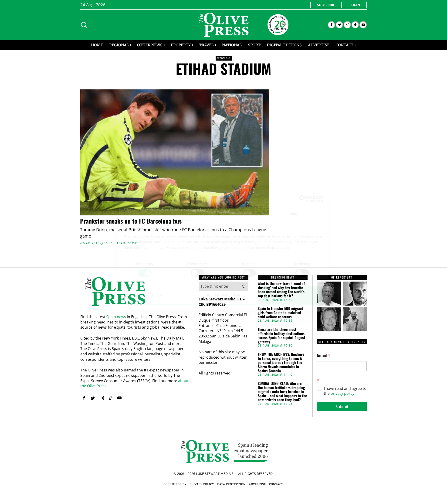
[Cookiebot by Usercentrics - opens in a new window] (302, 198)
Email (323, 355)
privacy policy (342, 393)
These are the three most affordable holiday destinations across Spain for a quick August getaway (281, 335)
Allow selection (223, 295)
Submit (341, 406)
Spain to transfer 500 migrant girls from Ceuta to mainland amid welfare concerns (280, 312)
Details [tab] (223, 214)
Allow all (290, 295)
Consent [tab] (154, 214)
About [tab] (293, 214)
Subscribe (326, 5)
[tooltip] (331, 24)
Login (354, 5)
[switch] (197, 273)
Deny (157, 295)
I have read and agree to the (345, 391)
